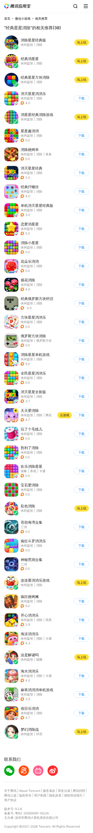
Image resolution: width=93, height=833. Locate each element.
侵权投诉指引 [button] (73, 795)
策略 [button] (24, 471)
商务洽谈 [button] (64, 791)
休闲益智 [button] (27, 98)
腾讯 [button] (48, 415)
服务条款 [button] (49, 791)
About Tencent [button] (29, 791)
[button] (17, 6)
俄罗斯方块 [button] (44, 340)
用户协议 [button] (10, 800)
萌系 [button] (48, 620)
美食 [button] (48, 154)
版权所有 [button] (25, 795)
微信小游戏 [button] (22, 18)
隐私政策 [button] (55, 795)
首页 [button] (7, 18)
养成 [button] (33, 471)
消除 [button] (39, 98)
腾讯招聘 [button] (79, 791)
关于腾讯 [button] (10, 791)
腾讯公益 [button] (10, 795)
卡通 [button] (42, 471)
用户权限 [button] (40, 795)
